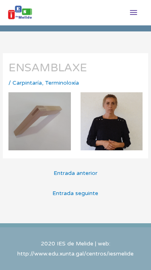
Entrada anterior (75, 173)
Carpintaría (27, 82)
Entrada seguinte (75, 193)
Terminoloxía (62, 82)
